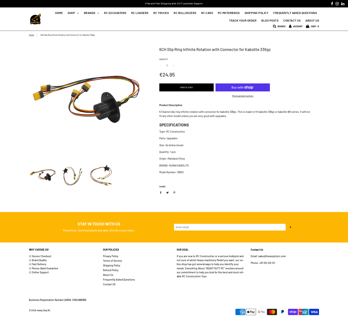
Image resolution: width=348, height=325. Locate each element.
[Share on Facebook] (161, 192)
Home (59, 13)
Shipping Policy (257, 13)
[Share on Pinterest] (174, 192)
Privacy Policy (110, 256)
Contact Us (292, 20)
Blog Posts (269, 20)
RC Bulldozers (185, 13)
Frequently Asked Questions (295, 13)
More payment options (242, 96)
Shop (72, 13)
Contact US (109, 284)
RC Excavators (115, 13)
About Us (312, 20)
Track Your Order (242, 20)
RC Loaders (139, 13)
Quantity (163, 59)
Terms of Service (112, 260)
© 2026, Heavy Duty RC (39, 310)
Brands (90, 13)
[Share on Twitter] (167, 192)
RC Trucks (161, 13)
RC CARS (207, 13)
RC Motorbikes (229, 13)
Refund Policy (111, 270)
